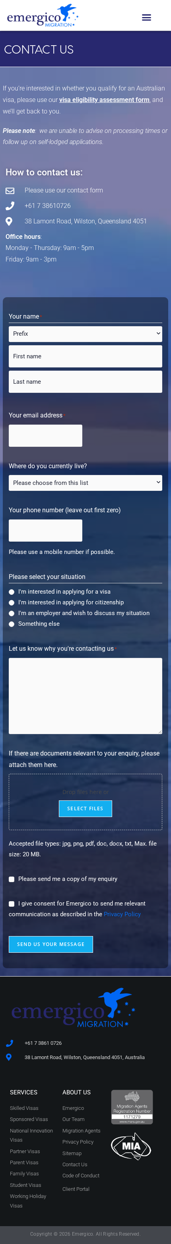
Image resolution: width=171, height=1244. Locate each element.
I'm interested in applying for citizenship (71, 602)
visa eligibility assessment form (104, 100)
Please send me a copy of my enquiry (67, 879)
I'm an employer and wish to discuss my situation (84, 613)
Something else (39, 623)
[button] (146, 17)
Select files (85, 808)
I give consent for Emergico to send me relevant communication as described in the (77, 909)
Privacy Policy (122, 914)
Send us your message (51, 944)
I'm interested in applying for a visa (64, 591)
